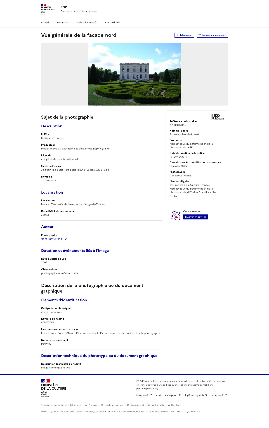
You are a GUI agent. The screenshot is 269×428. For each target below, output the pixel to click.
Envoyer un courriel (195, 217)
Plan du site (176, 405)
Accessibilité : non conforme (54, 405)
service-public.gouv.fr (167, 395)
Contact (77, 405)
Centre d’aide (158, 405)
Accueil (45, 22)
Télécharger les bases (113, 405)
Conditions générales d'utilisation (98, 411)
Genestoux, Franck (52, 238)
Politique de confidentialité (69, 411)
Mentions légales (48, 411)
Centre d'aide (112, 22)
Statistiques (136, 405)
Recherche (62, 22)
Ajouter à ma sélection (214, 35)
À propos (93, 405)
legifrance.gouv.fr (194, 395)
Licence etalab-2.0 (178, 411)
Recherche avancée (86, 22)
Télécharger (186, 35)
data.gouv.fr (217, 395)
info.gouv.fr (142, 395)
